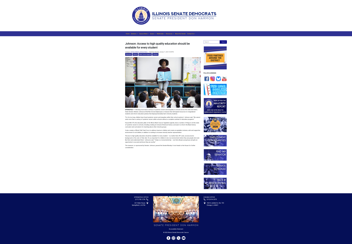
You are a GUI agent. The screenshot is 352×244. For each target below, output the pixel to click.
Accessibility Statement (176, 229)
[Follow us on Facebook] (206, 78)
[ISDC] (175, 16)
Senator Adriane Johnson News (139, 52)
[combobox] (211, 42)
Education (128, 54)
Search (224, 42)
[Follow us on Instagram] (212, 78)
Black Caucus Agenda (145, 54)
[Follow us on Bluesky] (218, 78)
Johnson (155, 54)
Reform (135, 54)
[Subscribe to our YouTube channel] (224, 78)
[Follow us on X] (179, 237)
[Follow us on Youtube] (183, 237)
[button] (134, 33)
